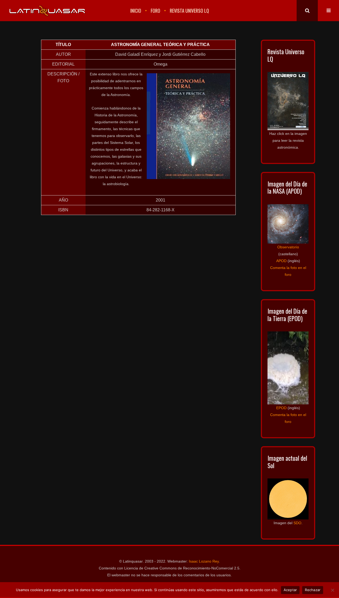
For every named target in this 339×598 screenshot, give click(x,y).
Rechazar (312, 590)
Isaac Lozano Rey (204, 561)
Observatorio (288, 247)
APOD (281, 261)
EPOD (281, 408)
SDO (297, 523)
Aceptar (290, 590)
